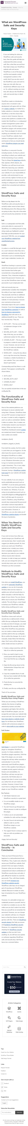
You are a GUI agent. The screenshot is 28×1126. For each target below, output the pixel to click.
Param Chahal (7, 34)
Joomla (19, 1012)
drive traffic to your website (15, 726)
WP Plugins (9, 1021)
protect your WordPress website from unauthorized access (13, 238)
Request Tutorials (5, 1067)
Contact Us (3, 1074)
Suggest (4, 1103)
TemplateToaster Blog (6, 7)
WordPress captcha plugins (10, 514)
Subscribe (19, 1112)
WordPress (9, 1012)
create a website (9, 109)
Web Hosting (19, 1032)
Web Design (19, 1021)
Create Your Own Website (7, 1052)
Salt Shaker (5, 747)
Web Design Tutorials (6, 1058)
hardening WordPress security (13, 925)
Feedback (3, 1071)
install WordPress (16, 582)
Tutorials (15, 7)
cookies (23, 430)
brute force (17, 160)
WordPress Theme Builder (7, 1055)
